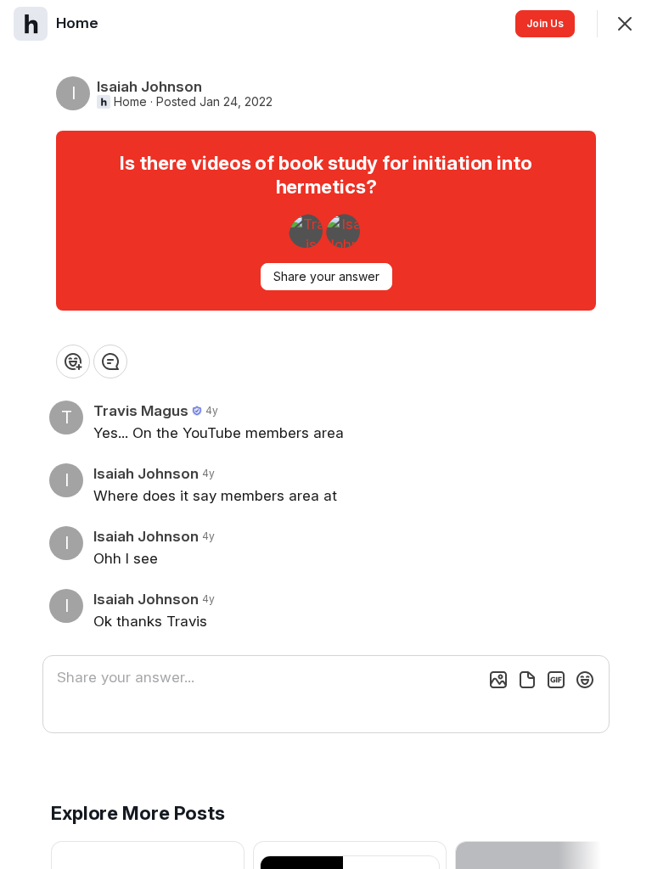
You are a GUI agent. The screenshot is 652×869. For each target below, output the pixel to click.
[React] (73, 361)
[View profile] (31, 24)
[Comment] (110, 361)
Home (130, 102)
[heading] (79, 23)
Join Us (545, 23)
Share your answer (326, 276)
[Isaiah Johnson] (343, 231)
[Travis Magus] (306, 231)
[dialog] (326, 434)
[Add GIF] (556, 679)
